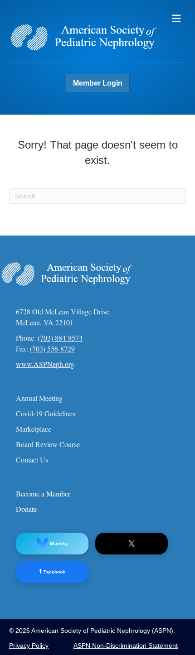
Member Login (97, 83)
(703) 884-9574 (60, 337)
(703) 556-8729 (52, 348)
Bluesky (59, 543)
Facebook (52, 571)
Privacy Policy (29, 645)
